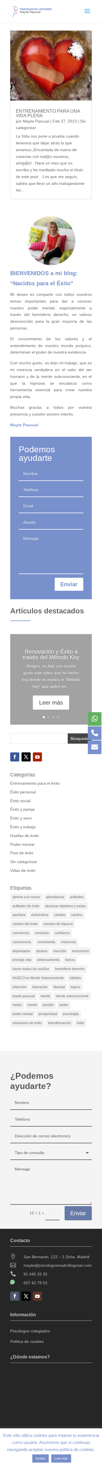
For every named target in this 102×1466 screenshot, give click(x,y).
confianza (62, 933)
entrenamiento (48, 960)
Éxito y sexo (21, 818)
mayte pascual (23, 996)
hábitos (75, 978)
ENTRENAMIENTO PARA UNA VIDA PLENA (48, 113)
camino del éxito (25, 924)
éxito (80, 1023)
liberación (40, 987)
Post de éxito (21, 853)
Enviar (69, 584)
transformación (59, 1023)
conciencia (20, 933)
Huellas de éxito (24, 835)
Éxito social (20, 801)
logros (75, 987)
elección (59, 951)
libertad (59, 987)
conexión (42, 933)
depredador (21, 951)
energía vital (21, 960)
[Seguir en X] (26, 756)
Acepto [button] (40, 1458)
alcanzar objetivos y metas (65, 906)
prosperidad (48, 1014)
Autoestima (39, 915)
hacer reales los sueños (30, 969)
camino (76, 915)
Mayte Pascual (36, 121)
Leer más (51, 702)
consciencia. (22, 942)
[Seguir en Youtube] (37, 756)
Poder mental (22, 844)
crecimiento (46, 942)
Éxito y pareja (22, 809)
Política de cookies (27, 1341)
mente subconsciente (72, 996)
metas (17, 1005)
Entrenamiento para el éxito (35, 783)
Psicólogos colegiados (30, 1331)
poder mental (22, 1014)
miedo (32, 1005)
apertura (19, 915)
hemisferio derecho (70, 969)
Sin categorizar (23, 861)
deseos (42, 951)
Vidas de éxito (22, 870)
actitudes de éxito (25, 906)
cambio (59, 915)
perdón (48, 1005)
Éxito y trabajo (23, 827)
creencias (68, 942)
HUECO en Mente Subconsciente (38, 978)
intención (19, 987)
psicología (71, 1014)
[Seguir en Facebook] (14, 756)
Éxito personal (23, 792)
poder (64, 1005)
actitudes (77, 897)
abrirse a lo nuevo (26, 897)
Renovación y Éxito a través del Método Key (51, 654)
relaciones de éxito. (27, 1023)
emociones (80, 951)
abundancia (55, 897)
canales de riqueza (58, 924)
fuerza (70, 960)
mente (45, 996)
